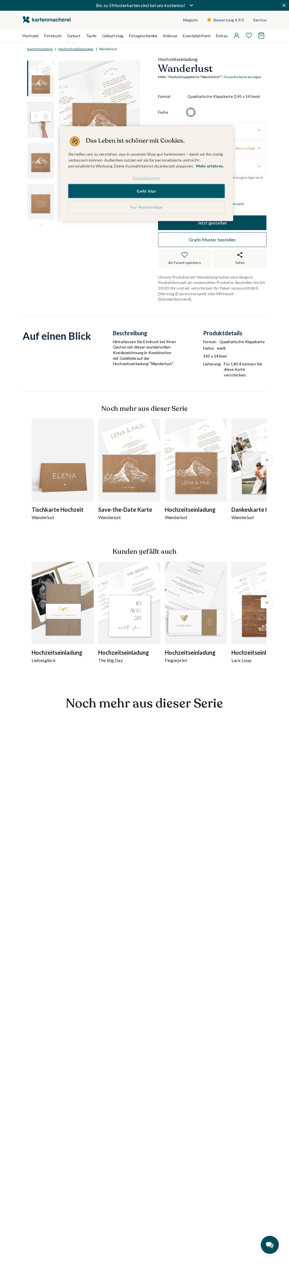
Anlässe (170, 35)
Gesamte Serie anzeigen (243, 77)
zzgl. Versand (233, 204)
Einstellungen (146, 177)
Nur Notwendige (146, 207)
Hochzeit (31, 35)
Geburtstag (112, 35)
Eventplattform (197, 35)
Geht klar (146, 191)
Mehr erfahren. (210, 166)
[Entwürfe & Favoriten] (249, 35)
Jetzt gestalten (212, 222)
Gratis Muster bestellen (212, 239)
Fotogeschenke (143, 35)
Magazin (190, 19)
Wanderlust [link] (108, 49)
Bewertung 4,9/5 (229, 19)
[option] (190, 112)
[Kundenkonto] (236, 35)
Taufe (91, 35)
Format (164, 96)
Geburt (73, 35)
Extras (222, 35)
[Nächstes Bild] (41, 225)
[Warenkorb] (261, 35)
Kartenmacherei (40, 49)
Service (259, 19)
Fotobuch (53, 35)
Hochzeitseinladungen (75, 49)
